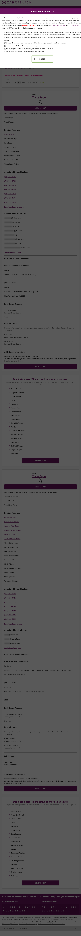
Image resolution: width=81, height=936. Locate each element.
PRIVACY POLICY (59, 25)
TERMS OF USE (74, 25)
